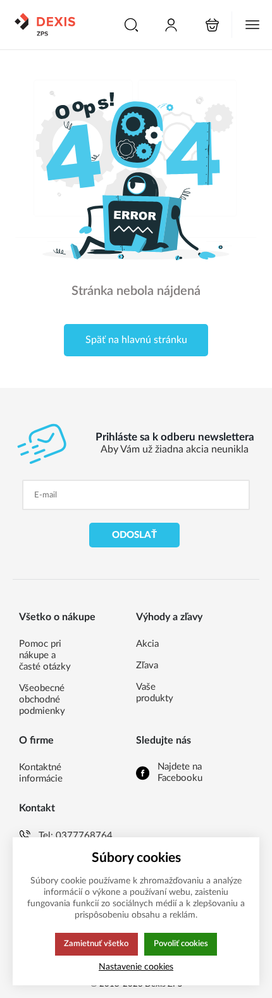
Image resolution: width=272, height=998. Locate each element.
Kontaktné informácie (41, 773)
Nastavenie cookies (136, 966)
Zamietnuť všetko (96, 943)
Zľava (147, 665)
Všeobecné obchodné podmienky (42, 699)
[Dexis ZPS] (44, 25)
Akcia (147, 644)
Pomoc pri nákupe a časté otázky (45, 655)
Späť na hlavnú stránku (136, 340)
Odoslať (134, 535)
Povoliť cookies (181, 943)
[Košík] (212, 25)
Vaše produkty (154, 692)
